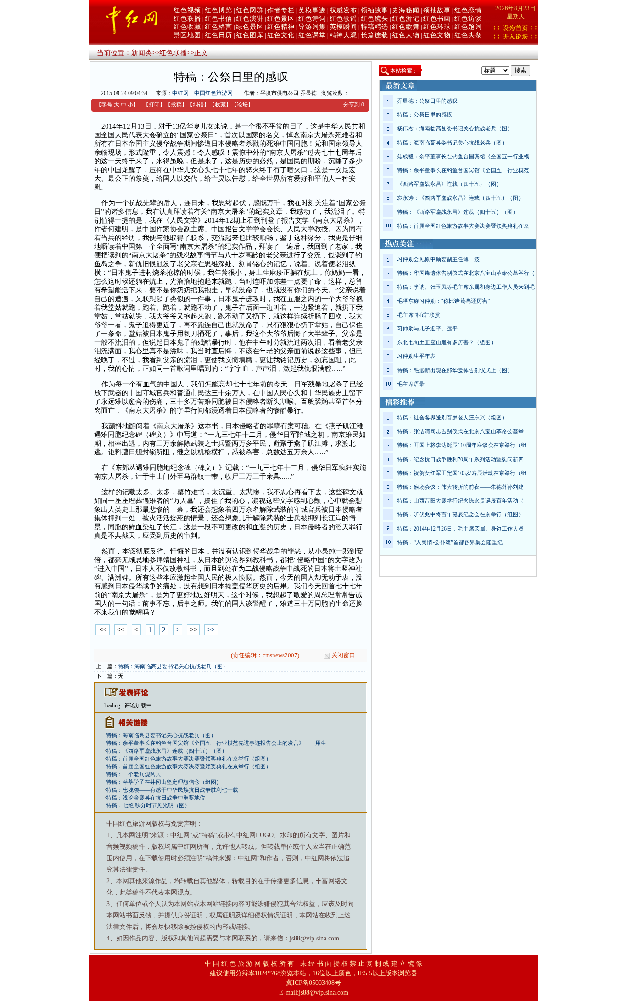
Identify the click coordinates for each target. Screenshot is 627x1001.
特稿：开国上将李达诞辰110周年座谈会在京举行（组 (461, 445)
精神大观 (343, 35)
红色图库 (249, 35)
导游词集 (312, 26)
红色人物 (406, 35)
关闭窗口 (343, 655)
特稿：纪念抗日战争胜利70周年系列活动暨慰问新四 (460, 459)
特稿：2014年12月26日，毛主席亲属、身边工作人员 (460, 529)
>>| (211, 629)
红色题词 (468, 26)
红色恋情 (468, 10)
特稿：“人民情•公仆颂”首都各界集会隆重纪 (450, 542)
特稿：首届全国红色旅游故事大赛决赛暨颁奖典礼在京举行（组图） (188, 758)
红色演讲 (249, 18)
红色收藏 (187, 26)
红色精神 (281, 26)
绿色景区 (249, 26)
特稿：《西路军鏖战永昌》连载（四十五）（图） (166, 751)
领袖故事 (374, 10)
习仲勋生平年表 (416, 356)
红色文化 (281, 35)
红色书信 (218, 18)
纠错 (198, 104)
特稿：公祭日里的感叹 (424, 115)
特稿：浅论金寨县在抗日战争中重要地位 (155, 797)
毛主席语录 (411, 384)
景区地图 (187, 35)
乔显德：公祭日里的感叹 (427, 101)
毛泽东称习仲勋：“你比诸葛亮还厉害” (443, 301)
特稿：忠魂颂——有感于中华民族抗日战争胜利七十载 (172, 790)
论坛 (242, 104)
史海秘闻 (406, 10)
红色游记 (406, 18)
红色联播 (187, 18)
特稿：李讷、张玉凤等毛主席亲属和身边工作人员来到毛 (466, 287)
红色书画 (437, 18)
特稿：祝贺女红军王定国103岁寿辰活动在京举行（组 (461, 473)
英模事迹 (312, 10)
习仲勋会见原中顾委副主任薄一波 (438, 259)
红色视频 (187, 10)
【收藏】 (220, 104)
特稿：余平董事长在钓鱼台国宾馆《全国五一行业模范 (463, 170)
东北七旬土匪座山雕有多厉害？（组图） (446, 342)
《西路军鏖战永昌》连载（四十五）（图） (449, 184)
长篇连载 (374, 35)
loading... (114, 705)
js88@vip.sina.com (323, 992)
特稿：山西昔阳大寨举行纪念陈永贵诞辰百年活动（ (460, 501)
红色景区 (281, 18)
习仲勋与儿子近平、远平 (427, 328)
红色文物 (437, 35)
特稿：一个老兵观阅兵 (133, 774)
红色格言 (218, 26)
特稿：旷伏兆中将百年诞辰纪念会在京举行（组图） (460, 514)
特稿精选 (374, 26)
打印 (154, 104)
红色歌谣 (343, 18)
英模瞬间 (343, 26)
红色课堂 (312, 35)
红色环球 (437, 26)
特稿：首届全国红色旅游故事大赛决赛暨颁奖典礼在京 (463, 226)
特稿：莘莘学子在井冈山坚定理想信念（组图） (164, 782)
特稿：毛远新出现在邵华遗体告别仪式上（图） (455, 370)
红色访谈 (468, 18)
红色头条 (468, 35)
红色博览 (218, 10)
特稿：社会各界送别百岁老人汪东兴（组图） (452, 417)
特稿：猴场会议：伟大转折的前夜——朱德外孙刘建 (460, 487)
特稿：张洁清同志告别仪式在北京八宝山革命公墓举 (460, 431)
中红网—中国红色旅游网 (202, 93)
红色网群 (249, 10)
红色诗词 (312, 18)
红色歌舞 (406, 26)
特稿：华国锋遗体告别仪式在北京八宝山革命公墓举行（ (466, 273)
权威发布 (343, 10)
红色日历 (218, 35)
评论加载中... (140, 705)
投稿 (176, 104)
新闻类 (141, 52)
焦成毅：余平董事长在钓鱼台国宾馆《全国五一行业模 (463, 156)
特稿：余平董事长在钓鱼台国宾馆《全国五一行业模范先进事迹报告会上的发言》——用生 (216, 743)
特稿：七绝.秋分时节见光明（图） (148, 805)
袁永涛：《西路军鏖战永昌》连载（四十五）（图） (460, 198)
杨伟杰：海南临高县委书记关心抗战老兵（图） (455, 128)
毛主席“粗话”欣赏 (418, 315)
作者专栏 (281, 10)
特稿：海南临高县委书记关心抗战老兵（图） (173, 666)
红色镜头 (374, 18)
